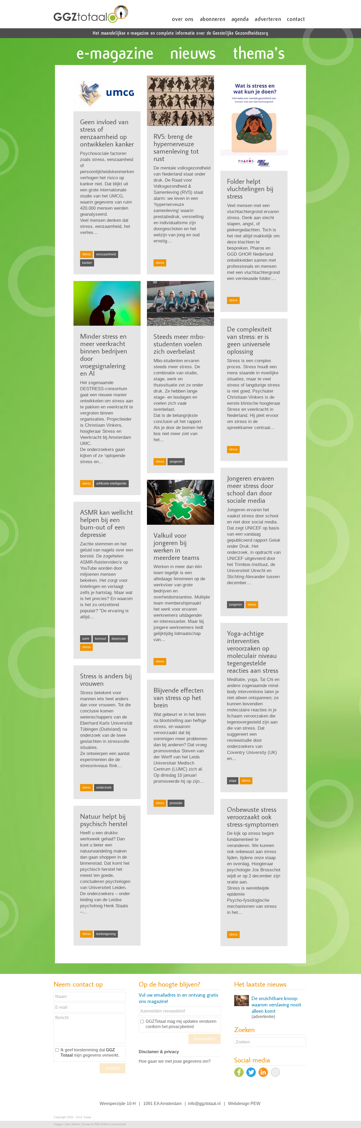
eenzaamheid (106, 254)
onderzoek (104, 787)
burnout (100, 639)
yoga (232, 780)
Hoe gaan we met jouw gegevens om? (175, 1061)
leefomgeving (106, 934)
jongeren (176, 461)
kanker (87, 263)
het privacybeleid (178, 1026)
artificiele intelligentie (111, 483)
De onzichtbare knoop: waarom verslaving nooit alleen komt (276, 1004)
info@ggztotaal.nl (204, 1103)
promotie (176, 803)
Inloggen (58, 1124)
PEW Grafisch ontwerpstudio (110, 1124)
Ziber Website (72, 1124)
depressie (119, 639)
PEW (255, 1103)
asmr (85, 639)
